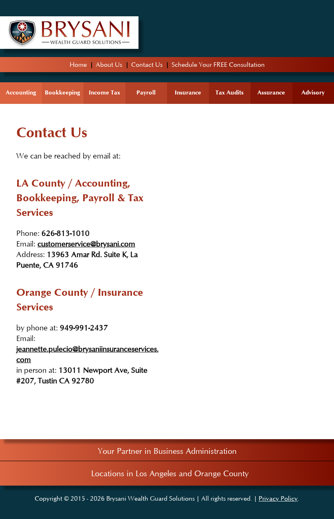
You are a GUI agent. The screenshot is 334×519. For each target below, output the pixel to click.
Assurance (271, 92)
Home (78, 64)
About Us (109, 64)
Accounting (21, 92)
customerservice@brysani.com (86, 243)
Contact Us (147, 64)
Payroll (146, 92)
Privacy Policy (278, 498)
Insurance (188, 92)
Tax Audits (229, 92)
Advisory (313, 92)
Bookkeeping (62, 92)
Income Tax (104, 92)
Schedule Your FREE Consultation (218, 64)
